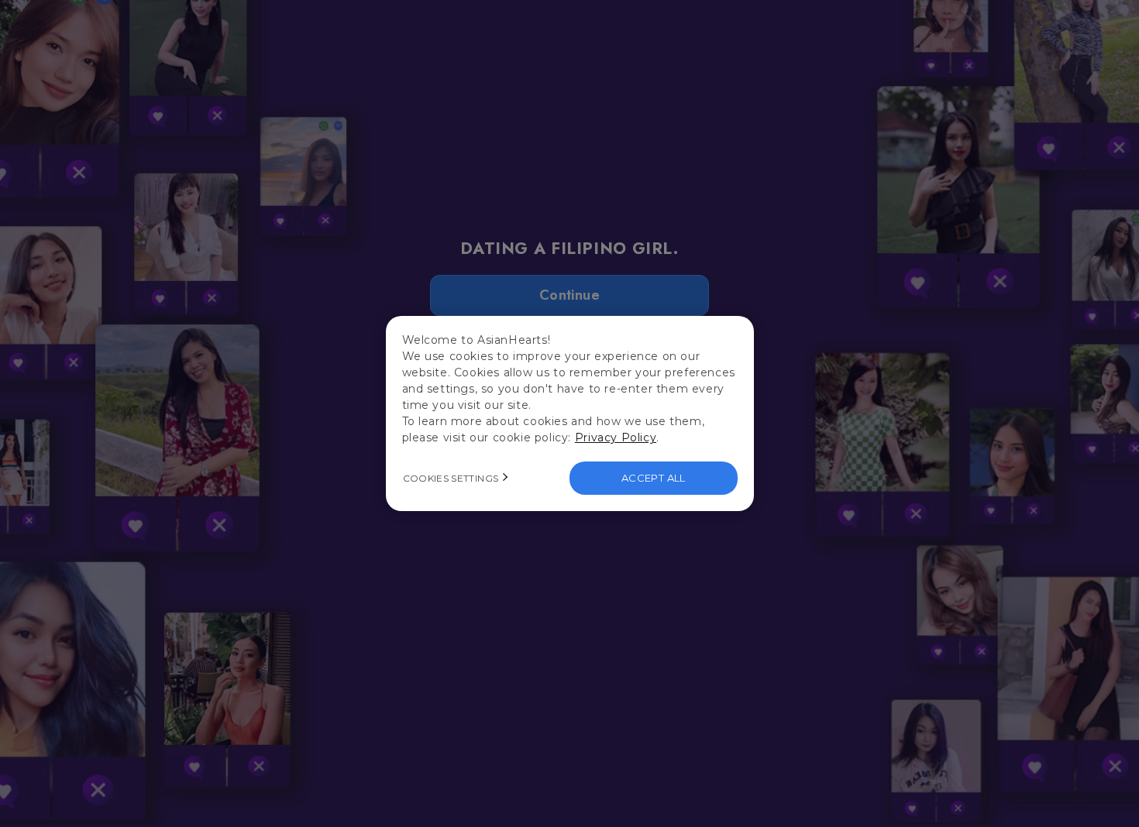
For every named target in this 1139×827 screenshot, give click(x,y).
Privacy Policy (615, 437)
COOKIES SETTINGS (451, 478)
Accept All (653, 478)
